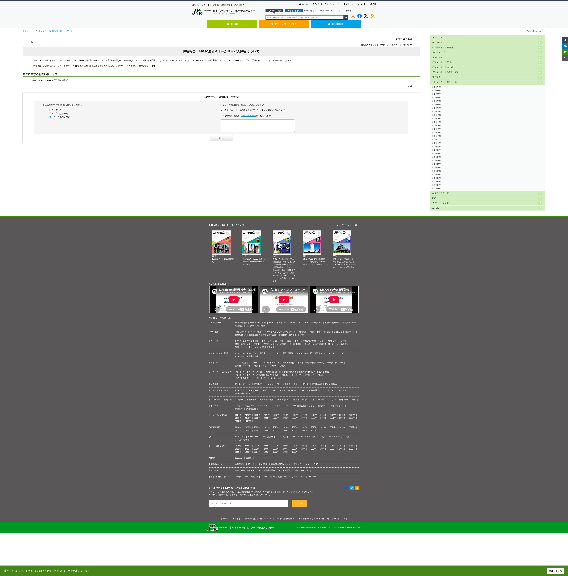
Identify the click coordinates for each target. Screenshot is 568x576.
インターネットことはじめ (332, 353)
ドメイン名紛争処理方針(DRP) (311, 362)
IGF (276, 375)
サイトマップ (333, 4)
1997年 (437, 188)
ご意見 (283, 366)
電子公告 (327, 332)
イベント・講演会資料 (244, 406)
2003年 (437, 167)
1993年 (295, 452)
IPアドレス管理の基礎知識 (246, 341)
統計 (256, 366)
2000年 (437, 178)
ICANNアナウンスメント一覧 (266, 384)
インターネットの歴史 (256, 326)
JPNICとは (437, 37)
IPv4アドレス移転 (258, 322)
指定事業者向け (215, 464)
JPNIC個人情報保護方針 (284, 519)
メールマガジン (264, 406)
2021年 (437, 105)
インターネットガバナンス (444, 62)
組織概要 (303, 332)
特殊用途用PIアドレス (280, 464)
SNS (303, 477)
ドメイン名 (437, 57)
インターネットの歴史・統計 (445, 72)
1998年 (437, 185)
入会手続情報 (269, 470)
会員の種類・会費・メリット (247, 470)
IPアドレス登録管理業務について (309, 341)
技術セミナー (342, 390)
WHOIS (435, 208)
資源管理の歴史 (266, 399)
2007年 (69, 31)
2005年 (437, 161)
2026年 (437, 87)
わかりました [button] (555, 570)
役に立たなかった (59, 113)
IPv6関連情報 (241, 322)
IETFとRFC (240, 390)
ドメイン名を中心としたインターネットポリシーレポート (260, 378)
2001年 (437, 174)
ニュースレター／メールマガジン (303, 437)
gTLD (254, 362)
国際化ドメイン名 (243, 366)
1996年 (267, 452)
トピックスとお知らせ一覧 (50, 31)
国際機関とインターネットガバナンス (298, 375)
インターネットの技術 (442, 67)
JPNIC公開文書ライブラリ (303, 406)
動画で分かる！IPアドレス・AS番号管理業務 (254, 347)
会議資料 (322, 406)
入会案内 (338, 332)
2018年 (437, 115)
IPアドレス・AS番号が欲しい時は (276, 341)
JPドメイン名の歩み (300, 399)
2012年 (437, 136)
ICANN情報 (324, 372)
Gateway (239, 458)
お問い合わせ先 (248, 115)
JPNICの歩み (282, 399)
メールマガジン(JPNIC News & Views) (229, 487)
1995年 (276, 452)
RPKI (265, 390)
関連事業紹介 (288, 362)
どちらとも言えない (60, 117)
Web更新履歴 (214, 427)
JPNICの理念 (256, 332)
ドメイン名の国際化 (288, 390)
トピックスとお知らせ (218, 415)
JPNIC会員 (337, 24)
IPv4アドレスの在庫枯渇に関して (319, 344)
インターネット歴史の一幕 (246, 356)
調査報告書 (251, 409)
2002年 (437, 171)
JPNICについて (335, 437)
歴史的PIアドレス (301, 464)
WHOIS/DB (253, 437)
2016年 (437, 122)
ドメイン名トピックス (269, 362)
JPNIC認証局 (267, 437)
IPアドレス (437, 42)
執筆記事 (239, 409)
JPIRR (292, 322)
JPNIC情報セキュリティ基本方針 (311, 519)
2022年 (437, 101)
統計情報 (239, 326)
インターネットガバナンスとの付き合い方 (253, 375)
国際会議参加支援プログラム (247, 393)
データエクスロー (335, 362)
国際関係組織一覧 (273, 372)
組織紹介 (286, 384)
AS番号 (264, 464)
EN (374, 4)
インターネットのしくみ (245, 353)
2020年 (437, 108)
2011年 (437, 139)
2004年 (437, 164)
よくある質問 (342, 344)
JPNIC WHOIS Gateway (330, 10)
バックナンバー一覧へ (348, 225)
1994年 (286, 452)
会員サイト (213, 470)
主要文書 (305, 384)
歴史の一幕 (344, 399)
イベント (265, 366)
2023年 (437, 97)
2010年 (437, 143)
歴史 (296, 384)
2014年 (437, 129)
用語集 (263, 353)
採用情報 (347, 10)
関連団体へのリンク (288, 335)
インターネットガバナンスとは (248, 372)
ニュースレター (281, 406)
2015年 (437, 126)
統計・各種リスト (243, 344)
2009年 (437, 147)
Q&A (317, 4)
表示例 (249, 458)
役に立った (56, 110)
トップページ (28, 31)
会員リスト (350, 332)
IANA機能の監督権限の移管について (300, 372)
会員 (323, 437)
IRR (250, 390)
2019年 (437, 112)
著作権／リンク (265, 519)
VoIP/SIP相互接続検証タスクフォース (316, 390)
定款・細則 (315, 332)
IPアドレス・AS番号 (286, 24)
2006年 (437, 157)
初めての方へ (241, 332)
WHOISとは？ (310, 10)
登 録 (299, 503)
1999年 (437, 182)
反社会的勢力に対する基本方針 (262, 335)
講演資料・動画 (349, 322)
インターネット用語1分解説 (281, 353)
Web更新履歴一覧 (440, 193)
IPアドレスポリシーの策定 (274, 344)
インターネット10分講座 (307, 353)
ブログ (238, 477)
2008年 (437, 150)
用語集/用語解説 (332, 322)
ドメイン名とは (242, 362)
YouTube (312, 477)
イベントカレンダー (441, 203)
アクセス (349, 4)
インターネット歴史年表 (245, 399)
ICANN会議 (317, 384)
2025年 (437, 91)
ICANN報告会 (331, 384)
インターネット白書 (337, 406)
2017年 (437, 118)
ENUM (273, 390)
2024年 (437, 94)
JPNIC (234, 24)
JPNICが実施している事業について (280, 332)
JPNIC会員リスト (301, 470)
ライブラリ (437, 77)
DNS (271, 322)
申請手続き (240, 464)
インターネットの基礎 (442, 47)
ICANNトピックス (243, 384)
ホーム (305, 4)
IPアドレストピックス (336, 341)
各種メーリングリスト (287, 477)
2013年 (437, 132)
